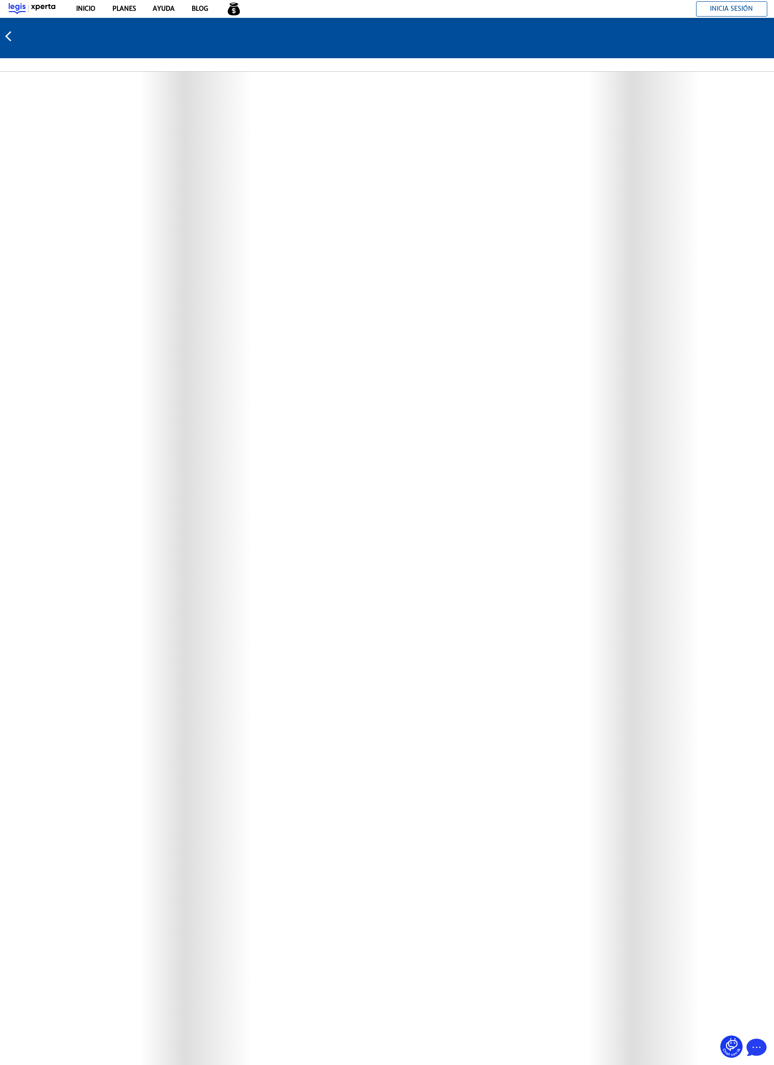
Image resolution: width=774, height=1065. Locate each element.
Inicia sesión (731, 8)
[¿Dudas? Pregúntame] (731, 1046)
